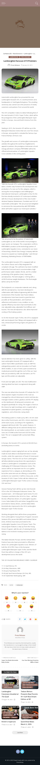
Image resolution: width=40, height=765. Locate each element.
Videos (14, 717)
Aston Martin (8, 713)
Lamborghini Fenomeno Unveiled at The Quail (10, 694)
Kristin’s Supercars (9, 721)
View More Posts (20, 637)
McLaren (6, 717)
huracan (20, 585)
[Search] (36, 3)
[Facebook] (20, 619)
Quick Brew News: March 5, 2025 (27, 722)
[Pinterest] (30, 619)
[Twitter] (25, 619)
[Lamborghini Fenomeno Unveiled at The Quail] (10, 682)
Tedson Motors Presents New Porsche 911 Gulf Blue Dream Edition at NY (29, 695)
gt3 (11, 585)
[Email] (36, 619)
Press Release (25, 57)
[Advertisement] (20, 28)
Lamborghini (14, 57)
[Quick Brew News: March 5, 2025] (30, 712)
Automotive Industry (30, 715)
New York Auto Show (30, 685)
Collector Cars (28, 682)
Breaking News (8, 685)
